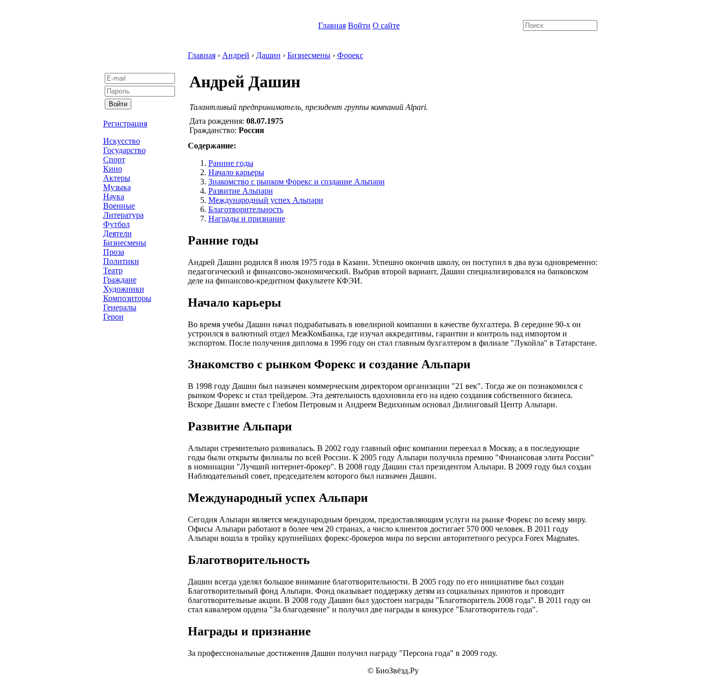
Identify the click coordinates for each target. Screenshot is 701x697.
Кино (112, 168)
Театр (113, 270)
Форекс (350, 55)
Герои (113, 316)
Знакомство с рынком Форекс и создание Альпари (296, 181)
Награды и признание (246, 218)
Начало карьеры (236, 172)
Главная (332, 25)
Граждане (120, 279)
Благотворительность (245, 209)
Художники (123, 289)
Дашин (268, 55)
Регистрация (125, 123)
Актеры (116, 178)
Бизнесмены (124, 242)
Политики (121, 261)
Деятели (117, 233)
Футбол (116, 224)
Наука (113, 196)
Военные (119, 205)
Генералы (120, 307)
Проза (113, 252)
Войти (359, 25)
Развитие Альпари (240, 190)
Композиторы (127, 298)
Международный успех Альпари (265, 200)
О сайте (386, 25)
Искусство (121, 141)
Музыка (117, 187)
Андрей (235, 55)
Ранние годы (231, 163)
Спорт (114, 159)
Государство (124, 150)
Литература (123, 215)
